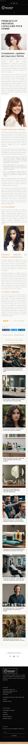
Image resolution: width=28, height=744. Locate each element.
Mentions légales (7, 701)
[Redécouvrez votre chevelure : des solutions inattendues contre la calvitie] (14, 626)
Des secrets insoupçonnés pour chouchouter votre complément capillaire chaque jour (11, 490)
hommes (21, 303)
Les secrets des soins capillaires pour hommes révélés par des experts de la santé (13, 370)
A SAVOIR (5, 712)
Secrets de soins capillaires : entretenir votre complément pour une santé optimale (13, 460)
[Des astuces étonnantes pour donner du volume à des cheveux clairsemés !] (14, 416)
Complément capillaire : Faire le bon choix (13, 697)
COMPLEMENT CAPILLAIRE (8, 710)
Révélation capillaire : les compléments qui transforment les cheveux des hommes (13, 609)
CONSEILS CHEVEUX (7, 718)
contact (5, 699)
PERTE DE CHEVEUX (7, 716)
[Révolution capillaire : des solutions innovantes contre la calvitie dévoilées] (14, 507)
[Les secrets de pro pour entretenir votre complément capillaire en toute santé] (14, 536)
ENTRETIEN (5, 714)
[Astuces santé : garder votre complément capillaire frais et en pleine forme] (14, 386)
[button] (14, 12)
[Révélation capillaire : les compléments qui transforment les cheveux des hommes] (14, 595)
